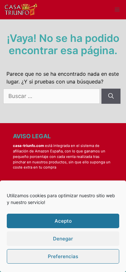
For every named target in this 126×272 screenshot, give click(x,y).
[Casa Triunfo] (20, 9)
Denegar (63, 239)
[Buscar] (111, 96)
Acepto (63, 221)
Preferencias (63, 256)
